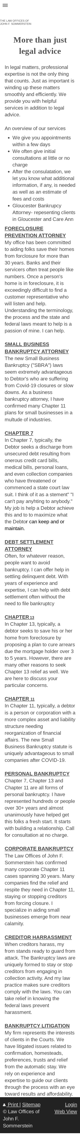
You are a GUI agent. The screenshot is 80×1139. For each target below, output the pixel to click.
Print (12, 1104)
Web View (66, 1111)
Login (71, 1104)
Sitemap (31, 1104)
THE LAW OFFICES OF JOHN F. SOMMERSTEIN (15, 22)
